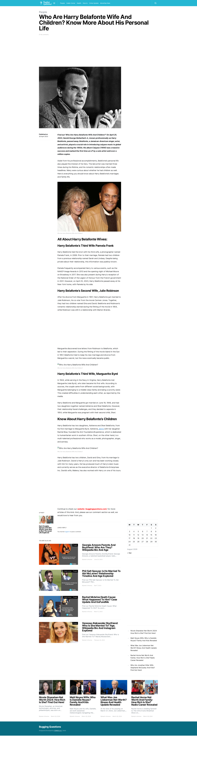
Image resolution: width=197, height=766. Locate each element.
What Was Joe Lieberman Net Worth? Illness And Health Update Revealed (144, 647)
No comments (45, 34)
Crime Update (93, 3)
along (101, 429)
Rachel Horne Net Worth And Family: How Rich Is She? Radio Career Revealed (143, 657)
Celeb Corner (70, 3)
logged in (67, 531)
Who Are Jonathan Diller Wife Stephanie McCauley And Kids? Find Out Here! (143, 667)
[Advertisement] (80, 52)
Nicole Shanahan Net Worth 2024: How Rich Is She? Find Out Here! (144, 632)
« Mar (129, 553)
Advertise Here (105, 3)
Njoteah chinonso (87, 559)
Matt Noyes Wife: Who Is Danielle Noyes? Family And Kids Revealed (144, 639)
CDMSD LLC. (58, 730)
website (81, 509)
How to (85, 3)
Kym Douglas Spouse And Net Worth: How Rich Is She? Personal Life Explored (45, 529)
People (62, 3)
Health (79, 3)
